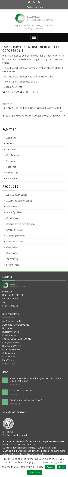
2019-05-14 (15, 404)
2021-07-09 (15, 384)
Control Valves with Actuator (20, 223)
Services (10, 160)
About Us (11, 137)
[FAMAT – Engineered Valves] (34, 18)
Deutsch (39, 7)
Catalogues (12, 178)
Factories (11, 149)
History (10, 143)
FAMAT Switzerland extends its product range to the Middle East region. (35, 379)
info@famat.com (11, 305)
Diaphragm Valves (15, 235)
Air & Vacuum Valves (16, 194)
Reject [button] (61, 467)
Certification (12, 155)
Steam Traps (12, 264)
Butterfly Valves (14, 212)
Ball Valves (11, 206)
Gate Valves (12, 247)
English (30, 7)
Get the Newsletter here (20, 91)
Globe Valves (12, 253)
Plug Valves (12, 258)
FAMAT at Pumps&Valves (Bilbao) (26, 400)
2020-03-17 (15, 394)
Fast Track (11, 166)
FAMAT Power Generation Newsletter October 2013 (32, 48)
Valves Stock (12, 172)
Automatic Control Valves (19, 200)
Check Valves (13, 218)
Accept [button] (50, 467)
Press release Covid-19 (21, 390)
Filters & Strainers (15, 241)
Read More (34, 472)
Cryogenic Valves (15, 229)
